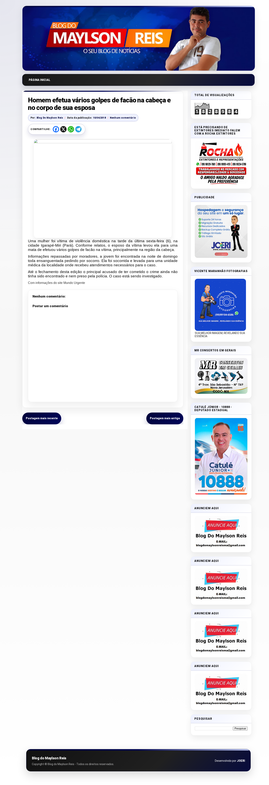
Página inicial (39, 79)
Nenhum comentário (123, 117)
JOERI (241, 760)
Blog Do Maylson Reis (50, 117)
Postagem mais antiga (165, 418)
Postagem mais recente (42, 418)
